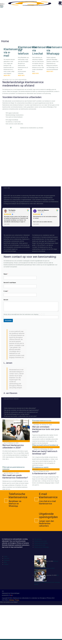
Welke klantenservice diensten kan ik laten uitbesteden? (20, 408)
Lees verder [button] (7, 224)
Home (5, 556)
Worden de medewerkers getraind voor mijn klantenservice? (21, 412)
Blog (5, 562)
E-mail (6, 291)
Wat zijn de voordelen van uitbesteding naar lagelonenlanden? (21, 410)
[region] (31, 24)
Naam (6, 274)
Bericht (6, 299)
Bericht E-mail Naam (10, 282)
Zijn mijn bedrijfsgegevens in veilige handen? (17, 414)
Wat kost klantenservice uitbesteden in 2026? (13, 446)
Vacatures (7, 560)
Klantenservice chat (39, 545)
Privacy (17, 600)
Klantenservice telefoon (41, 543)
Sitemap (11, 600)
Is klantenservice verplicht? (44, 473)
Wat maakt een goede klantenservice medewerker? (15, 476)
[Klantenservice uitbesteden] (32, 3)
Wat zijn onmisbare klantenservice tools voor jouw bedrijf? (45, 429)
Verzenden (8, 320)
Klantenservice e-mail (40, 541)
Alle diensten (38, 539)
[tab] (31, 408)
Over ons (6, 558)
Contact (6, 564)
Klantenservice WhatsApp (41, 547)
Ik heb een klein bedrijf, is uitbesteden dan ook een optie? (20, 416)
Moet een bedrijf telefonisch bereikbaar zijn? (44, 452)
